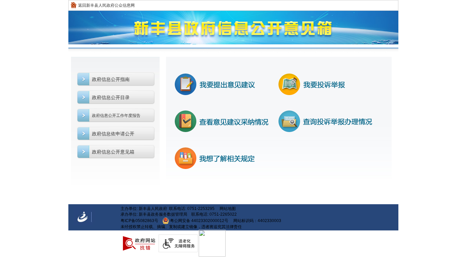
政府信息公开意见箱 (113, 152)
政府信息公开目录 (111, 97)
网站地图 (228, 208)
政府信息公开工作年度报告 (116, 115)
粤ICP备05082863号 (139, 220)
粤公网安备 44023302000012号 (199, 220)
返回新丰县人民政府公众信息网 (106, 5)
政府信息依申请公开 (113, 133)
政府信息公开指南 (111, 79)
